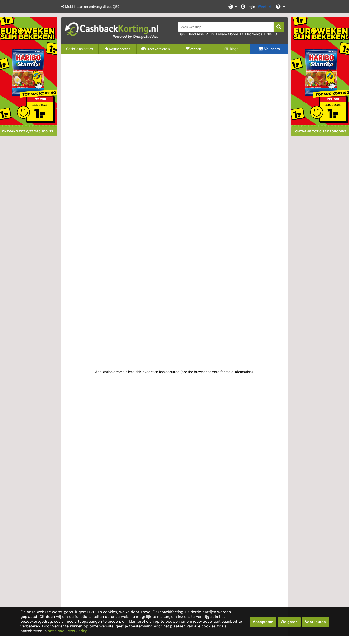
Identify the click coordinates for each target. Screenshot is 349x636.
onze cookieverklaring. (68, 630)
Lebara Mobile (227, 34)
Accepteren (263, 622)
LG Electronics (251, 34)
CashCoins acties (79, 49)
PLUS (210, 34)
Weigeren (289, 622)
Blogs (234, 49)
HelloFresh (196, 34)
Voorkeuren (315, 622)
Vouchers (272, 49)
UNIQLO (270, 34)
